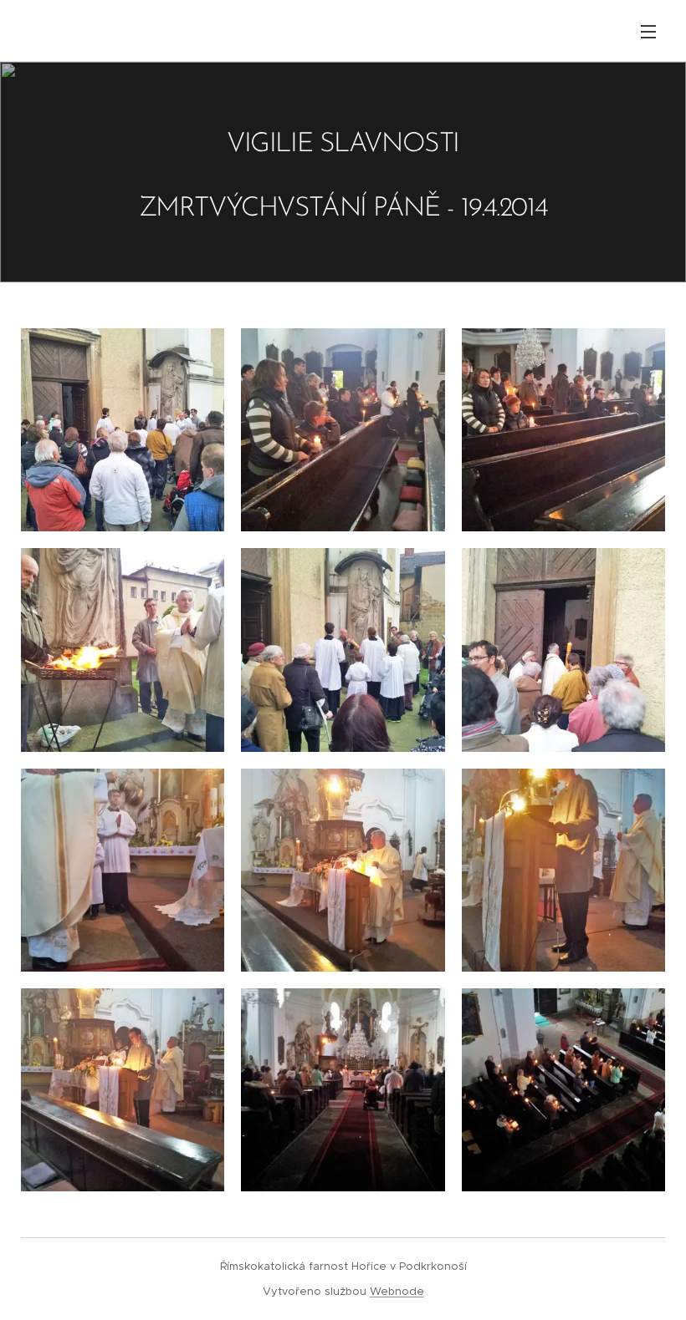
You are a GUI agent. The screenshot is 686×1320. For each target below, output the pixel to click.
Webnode (397, 1291)
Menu (648, 31)
